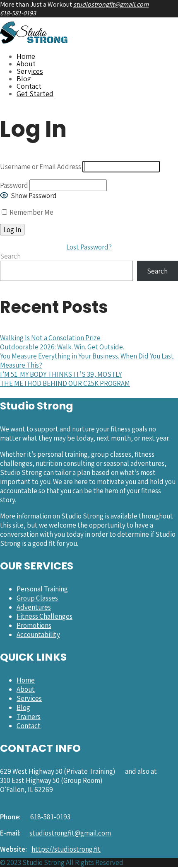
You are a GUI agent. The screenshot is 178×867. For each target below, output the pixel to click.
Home (26, 56)
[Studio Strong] (34, 41)
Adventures (34, 607)
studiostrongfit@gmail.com (111, 4)
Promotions (34, 625)
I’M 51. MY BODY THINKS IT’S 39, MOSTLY (61, 374)
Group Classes (37, 598)
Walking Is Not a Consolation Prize (50, 337)
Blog (24, 78)
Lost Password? (89, 247)
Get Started (35, 93)
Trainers (29, 716)
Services (30, 71)
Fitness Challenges (44, 616)
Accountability (38, 634)
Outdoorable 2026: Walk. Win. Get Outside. (62, 346)
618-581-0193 (18, 13)
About (26, 63)
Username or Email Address (40, 166)
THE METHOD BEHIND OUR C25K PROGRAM (65, 383)
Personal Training (42, 588)
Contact (29, 86)
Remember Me (30, 212)
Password (14, 185)
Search (10, 256)
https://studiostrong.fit (66, 849)
